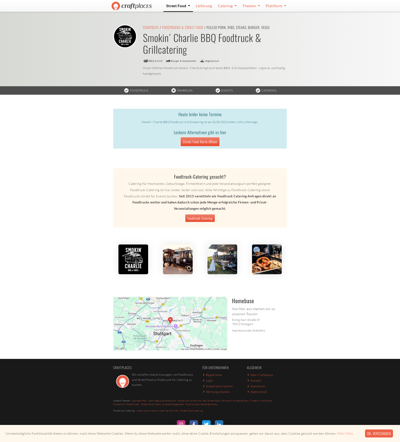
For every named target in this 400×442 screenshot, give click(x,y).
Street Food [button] (176, 6)
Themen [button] (249, 6)
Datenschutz (258, 391)
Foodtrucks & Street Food (182, 27)
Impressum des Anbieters (248, 330)
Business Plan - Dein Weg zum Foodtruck (154, 400)
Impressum (257, 386)
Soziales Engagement (173, 404)
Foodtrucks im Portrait (190, 400)
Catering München (169, 410)
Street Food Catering (191, 410)
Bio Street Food (211, 400)
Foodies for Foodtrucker (126, 404)
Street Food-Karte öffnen (200, 141)
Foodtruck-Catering (200, 218)
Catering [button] (226, 6)
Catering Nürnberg (147, 410)
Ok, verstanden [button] (379, 433)
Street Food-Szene (151, 404)
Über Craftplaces (261, 375)
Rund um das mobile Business (201, 404)
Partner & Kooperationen (235, 400)
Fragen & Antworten (261, 400)
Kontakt (255, 380)
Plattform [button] (274, 6)
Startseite (151, 27)
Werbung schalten (218, 391)
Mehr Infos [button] (345, 433)
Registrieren (214, 375)
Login (209, 380)
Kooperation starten (219, 386)
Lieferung (204, 6)
